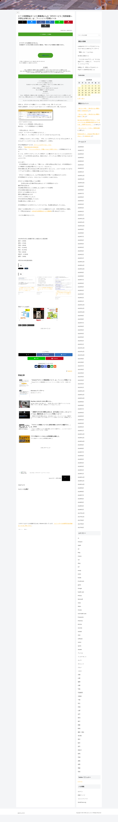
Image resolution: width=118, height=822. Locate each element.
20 (99, 90)
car (20, 325)
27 (99, 92)
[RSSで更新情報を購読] (55, 366)
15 (82, 90)
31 (89, 94)
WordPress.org (82, 802)
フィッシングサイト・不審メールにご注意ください (43, 149)
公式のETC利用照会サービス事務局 (41, 211)
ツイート (80, 781)
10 (89, 88)
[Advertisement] (45, 339)
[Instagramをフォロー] (45, 366)
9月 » (83, 98)
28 (79, 94)
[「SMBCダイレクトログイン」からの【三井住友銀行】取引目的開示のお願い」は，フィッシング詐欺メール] (63, 283)
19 (95, 90)
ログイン (80, 791)
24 (89, 92)
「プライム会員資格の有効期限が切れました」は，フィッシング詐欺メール (45, 289)
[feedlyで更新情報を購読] (51, 366)
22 (82, 92)
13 (99, 88)
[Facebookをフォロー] (42, 366)
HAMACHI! (85, 110)
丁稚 (83, 116)
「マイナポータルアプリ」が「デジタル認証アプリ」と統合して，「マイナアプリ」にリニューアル (89, 62)
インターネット (31, 325)
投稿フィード (81, 795)
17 (89, 90)
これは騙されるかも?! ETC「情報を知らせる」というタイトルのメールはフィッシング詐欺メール (26, 289)
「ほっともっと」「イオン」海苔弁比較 (89, 128)
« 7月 (79, 98)
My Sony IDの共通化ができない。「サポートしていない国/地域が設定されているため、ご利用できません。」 (89, 122)
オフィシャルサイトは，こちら (42, 145)
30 (85, 94)
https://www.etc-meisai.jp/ (31, 147)
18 (92, 90)
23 (85, 92)
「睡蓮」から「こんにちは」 (86, 52)
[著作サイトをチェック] (36, 366)
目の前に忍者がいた (83, 55)
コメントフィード (83, 798)
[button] (45, 25)
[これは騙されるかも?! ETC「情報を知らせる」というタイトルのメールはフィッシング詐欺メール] (26, 281)
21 (79, 92)
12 (95, 88)
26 (95, 92)
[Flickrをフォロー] (48, 366)
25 (92, 92)
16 (85, 90)
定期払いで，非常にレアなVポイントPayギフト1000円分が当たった (88, 68)
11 (92, 88)
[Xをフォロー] (39, 366)
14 (79, 90)
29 (82, 94)
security (24, 325)
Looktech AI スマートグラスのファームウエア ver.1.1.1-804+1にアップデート (88, 47)
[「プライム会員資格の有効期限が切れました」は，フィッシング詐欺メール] (45, 281)
